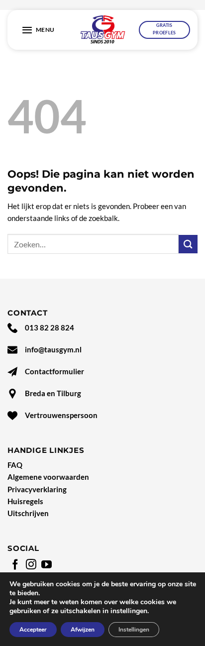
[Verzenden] (188, 244)
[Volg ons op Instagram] (31, 565)
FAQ (14, 464)
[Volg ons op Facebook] (15, 565)
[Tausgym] (102, 30)
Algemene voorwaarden (48, 476)
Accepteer (33, 630)
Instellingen (133, 630)
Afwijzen (83, 630)
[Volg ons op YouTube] (46, 565)
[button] (38, 30)
